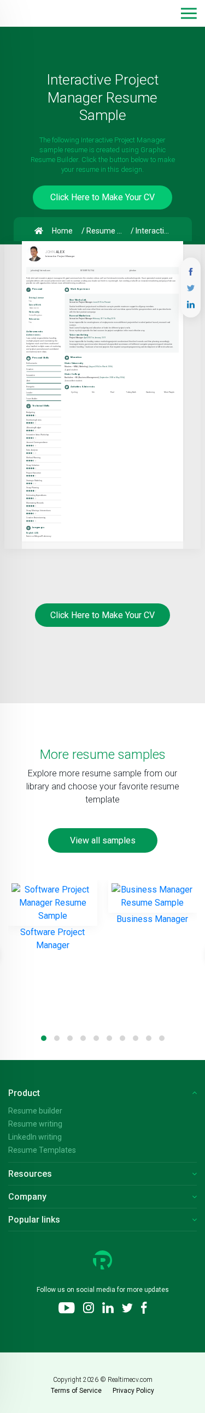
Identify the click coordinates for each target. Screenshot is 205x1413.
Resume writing (35, 1123)
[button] (189, 13)
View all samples (103, 840)
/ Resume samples (103, 230)
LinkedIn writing (35, 1137)
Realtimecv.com (130, 1380)
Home (62, 230)
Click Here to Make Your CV (102, 197)
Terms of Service (76, 1390)
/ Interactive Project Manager (153, 230)
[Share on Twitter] (191, 287)
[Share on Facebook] (191, 271)
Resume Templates (42, 1150)
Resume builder (35, 1110)
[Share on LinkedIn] (191, 303)
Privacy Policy (133, 1390)
